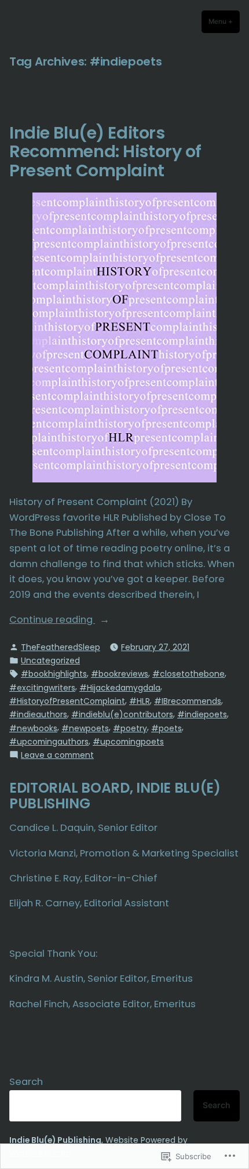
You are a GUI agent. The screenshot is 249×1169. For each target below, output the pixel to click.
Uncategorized (50, 660)
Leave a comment (57, 755)
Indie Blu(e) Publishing (55, 1140)
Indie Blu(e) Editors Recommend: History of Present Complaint (105, 151)
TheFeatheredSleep (60, 647)
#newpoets (85, 728)
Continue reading (52, 620)
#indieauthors (38, 714)
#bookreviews (119, 674)
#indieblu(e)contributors (122, 714)
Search (26, 1081)
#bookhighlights (54, 674)
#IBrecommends (187, 701)
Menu (224, 21)
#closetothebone (188, 674)
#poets (166, 728)
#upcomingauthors (49, 741)
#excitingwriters (42, 688)
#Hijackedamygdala (119, 688)
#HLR (139, 701)
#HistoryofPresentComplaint (67, 701)
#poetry (130, 728)
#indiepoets (202, 714)
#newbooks (33, 728)
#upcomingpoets (128, 741)
